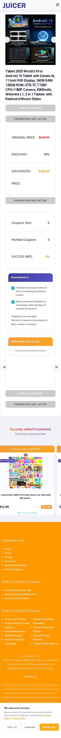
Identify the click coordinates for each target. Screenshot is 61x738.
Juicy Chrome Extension (17, 598)
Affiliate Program (14, 569)
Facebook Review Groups (18, 590)
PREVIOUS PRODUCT (4, 367)
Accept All (49, 727)
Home (8, 548)
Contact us (10, 561)
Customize (30, 727)
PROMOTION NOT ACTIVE (30, 118)
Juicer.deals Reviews (15, 565)
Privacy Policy (18, 718)
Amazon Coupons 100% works (20, 594)
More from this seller (27, 512)
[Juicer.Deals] (14, 4)
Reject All (12, 727)
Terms (8, 552)
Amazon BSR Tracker (15, 619)
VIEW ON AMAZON (30, 108)
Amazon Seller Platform (45, 643)
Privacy (9, 557)
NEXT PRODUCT (56, 367)
